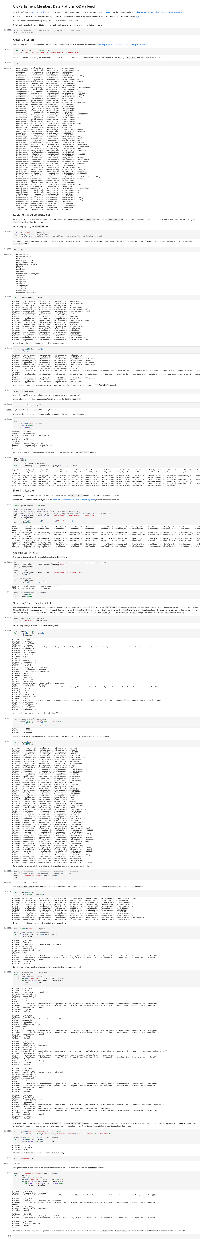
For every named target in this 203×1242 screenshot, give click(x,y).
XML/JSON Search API (39, 12)
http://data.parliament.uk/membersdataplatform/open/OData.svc (157, 12)
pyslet (138, 16)
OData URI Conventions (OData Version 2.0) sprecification (73, 500)
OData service (105, 12)
